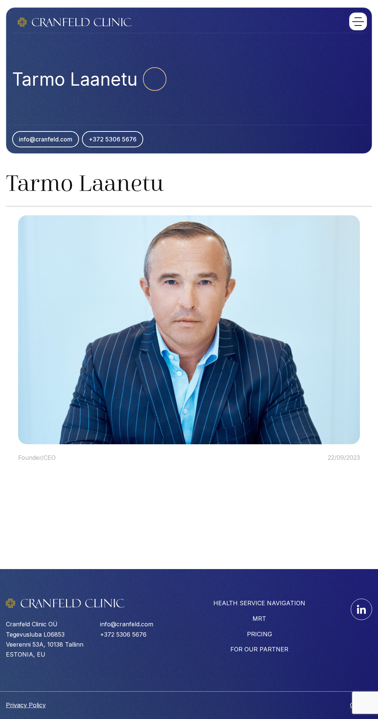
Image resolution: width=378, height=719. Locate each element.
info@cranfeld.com (45, 139)
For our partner (259, 649)
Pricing (259, 634)
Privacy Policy (26, 705)
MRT (259, 618)
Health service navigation (259, 603)
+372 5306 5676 (113, 139)
